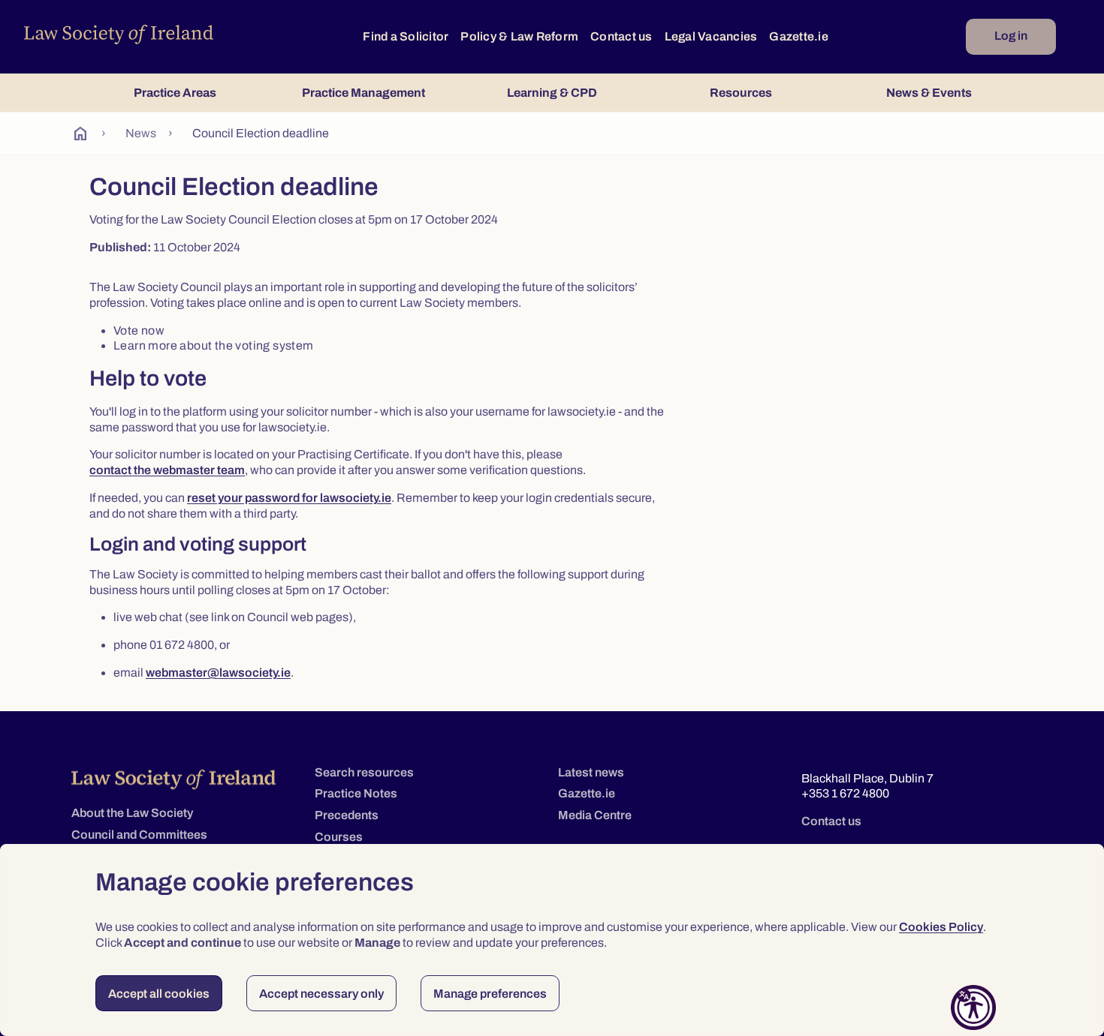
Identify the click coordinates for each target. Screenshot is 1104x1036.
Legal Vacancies (711, 36)
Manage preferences (490, 993)
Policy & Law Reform (519, 36)
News (140, 133)
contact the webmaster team (167, 470)
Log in (1010, 35)
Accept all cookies (159, 993)
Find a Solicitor (405, 36)
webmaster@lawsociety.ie (218, 672)
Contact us (621, 36)
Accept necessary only (321, 993)
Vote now (138, 330)
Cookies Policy (941, 926)
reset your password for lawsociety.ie (289, 497)
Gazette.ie (798, 36)
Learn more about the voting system (213, 345)
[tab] (174, 93)
